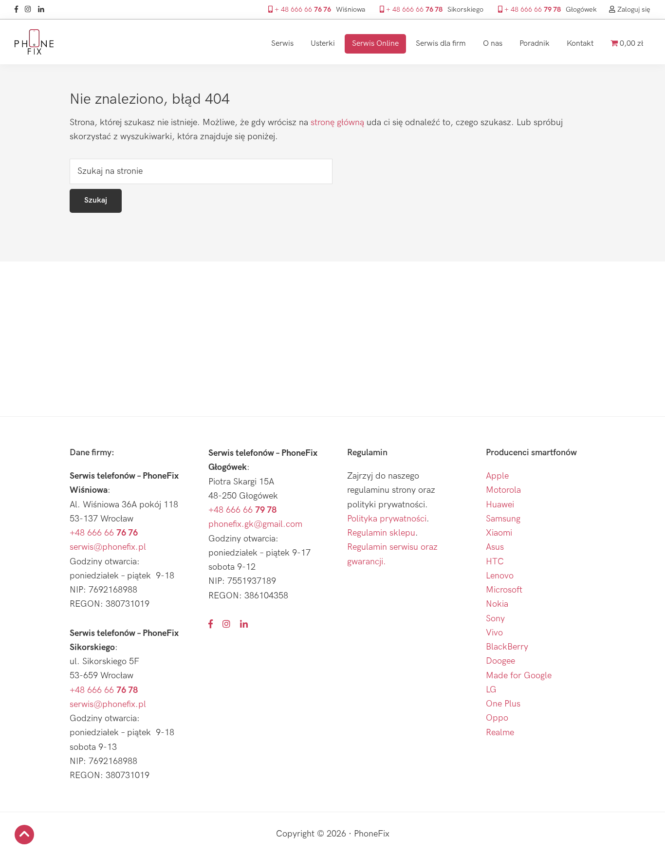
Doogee (500, 661)
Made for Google (519, 675)
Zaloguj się (632, 9)
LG (491, 690)
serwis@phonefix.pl (108, 547)
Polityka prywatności (386, 519)
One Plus (503, 704)
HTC (495, 562)
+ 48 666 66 (302, 9)
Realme (500, 732)
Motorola (503, 490)
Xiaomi (499, 533)
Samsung (503, 519)
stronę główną (337, 122)
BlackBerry (507, 647)
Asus (495, 547)
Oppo (497, 718)
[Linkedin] (43, 9)
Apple (497, 476)
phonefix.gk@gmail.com (255, 524)
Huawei (500, 505)
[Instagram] (30, 9)
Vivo (494, 633)
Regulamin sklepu (381, 533)
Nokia (497, 604)
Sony (495, 619)
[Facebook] (19, 9)
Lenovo (500, 576)
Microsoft (504, 590)
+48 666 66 (104, 533)
